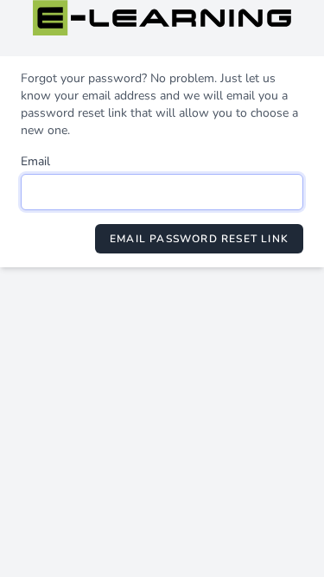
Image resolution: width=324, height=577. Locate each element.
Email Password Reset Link (199, 239)
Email (35, 161)
